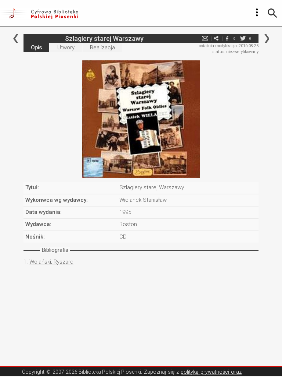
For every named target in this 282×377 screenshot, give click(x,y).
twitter (242, 38)
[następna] (266, 38)
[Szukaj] (272, 13)
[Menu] (257, 12)
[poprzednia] (15, 38)
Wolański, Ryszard (51, 261)
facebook (227, 38)
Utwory (66, 47)
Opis (36, 47)
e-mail (205, 38)
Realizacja (102, 47)
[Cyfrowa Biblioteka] (39, 13)
